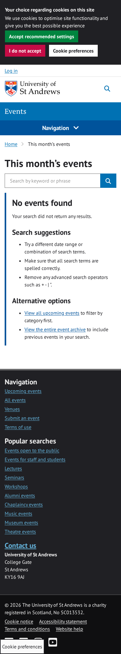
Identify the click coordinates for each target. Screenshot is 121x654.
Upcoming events (23, 391)
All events (15, 400)
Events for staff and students (35, 459)
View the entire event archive (55, 329)
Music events (18, 513)
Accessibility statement (63, 621)
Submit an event (22, 418)
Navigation (56, 128)
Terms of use (18, 427)
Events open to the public (32, 450)
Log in (11, 70)
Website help (69, 629)
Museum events (21, 522)
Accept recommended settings (41, 36)
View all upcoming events (52, 313)
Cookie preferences (73, 51)
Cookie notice (19, 621)
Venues (12, 409)
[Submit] (108, 181)
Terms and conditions (27, 629)
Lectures (13, 468)
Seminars (14, 477)
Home (11, 144)
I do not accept (25, 51)
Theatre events (20, 531)
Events (15, 111)
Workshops (16, 486)
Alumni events (20, 495)
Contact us (20, 545)
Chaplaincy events (24, 504)
